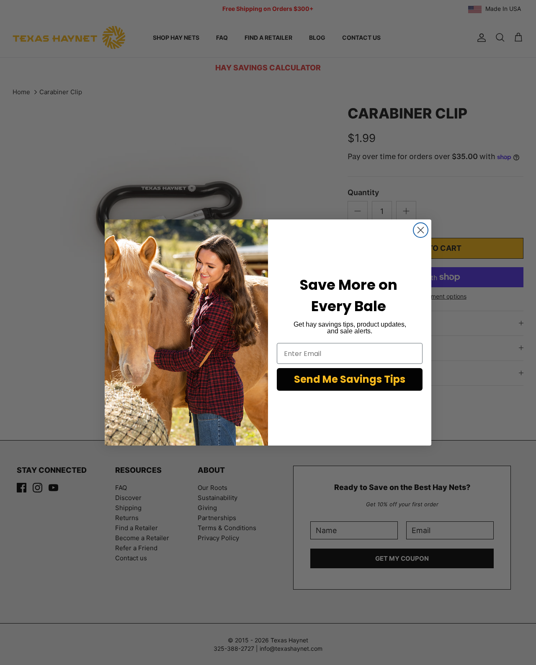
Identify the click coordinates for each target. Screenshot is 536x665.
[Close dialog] (420, 230)
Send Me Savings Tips (349, 379)
